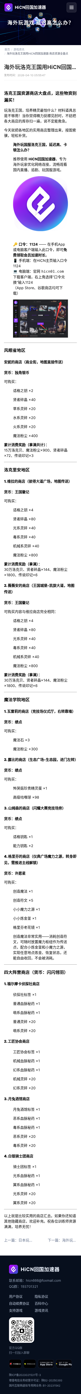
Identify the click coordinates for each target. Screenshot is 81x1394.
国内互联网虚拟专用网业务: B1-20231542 (34, 1385)
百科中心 (41, 1303)
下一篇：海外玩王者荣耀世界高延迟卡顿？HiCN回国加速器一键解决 (62, 1240)
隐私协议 (41, 1296)
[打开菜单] (71, 7)
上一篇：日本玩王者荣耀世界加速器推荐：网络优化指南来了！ (18, 1240)
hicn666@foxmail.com (43, 1280)
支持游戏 (15, 1310)
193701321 (29, 1286)
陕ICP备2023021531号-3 (25, 1375)
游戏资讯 (19, 49)
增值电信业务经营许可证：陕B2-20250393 (35, 1380)
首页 (7, 49)
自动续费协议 (19, 1303)
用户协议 (15, 1296)
